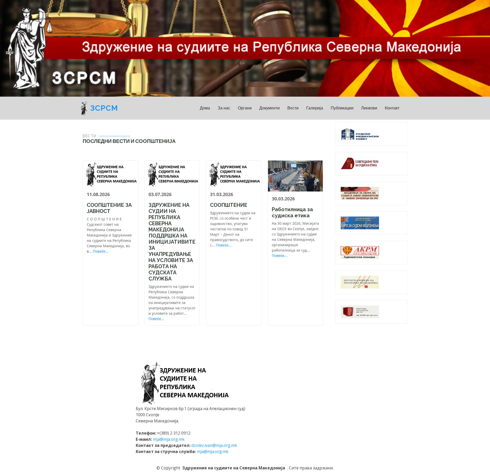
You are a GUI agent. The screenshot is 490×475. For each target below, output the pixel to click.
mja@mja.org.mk (169, 439)
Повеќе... (100, 251)
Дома (205, 108)
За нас (224, 108)
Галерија (314, 108)
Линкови (369, 108)
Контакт (392, 108)
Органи (245, 108)
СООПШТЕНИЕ (228, 205)
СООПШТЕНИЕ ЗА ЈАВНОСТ (109, 208)
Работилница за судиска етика (292, 212)
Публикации (342, 108)
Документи (269, 108)
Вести (293, 108)
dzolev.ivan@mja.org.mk (214, 445)
